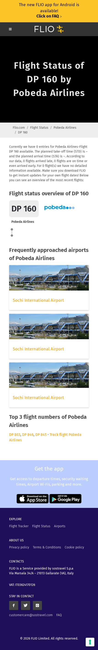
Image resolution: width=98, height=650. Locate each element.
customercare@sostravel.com (31, 615)
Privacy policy (19, 547)
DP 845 (40, 434)
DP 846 (28, 434)
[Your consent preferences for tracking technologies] (90, 642)
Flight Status (39, 128)
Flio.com (19, 128)
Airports (59, 526)
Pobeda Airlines (65, 128)
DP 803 (14, 434)
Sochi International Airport (38, 300)
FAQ (59, 615)
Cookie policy (74, 547)
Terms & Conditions (47, 547)
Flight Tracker (18, 526)
